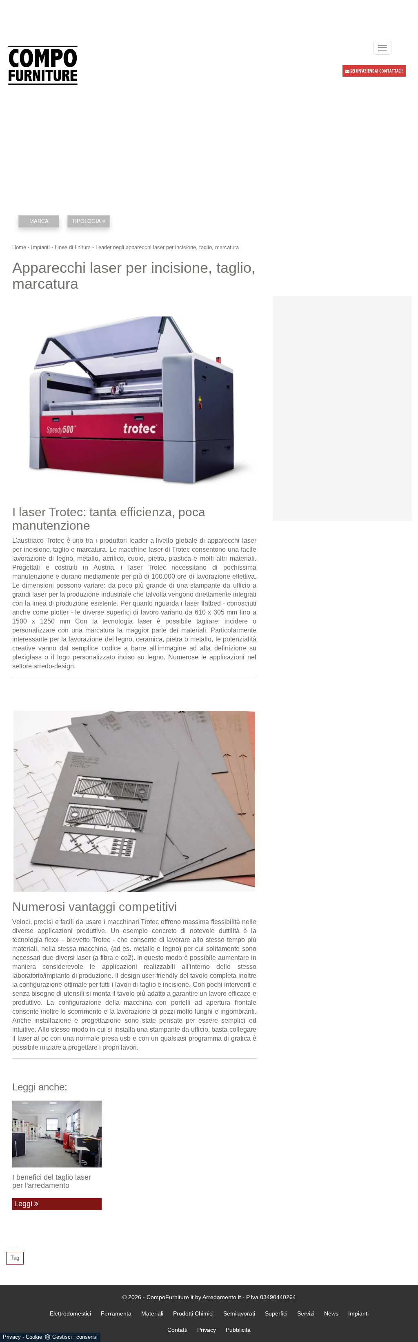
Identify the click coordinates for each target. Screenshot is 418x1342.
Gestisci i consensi (75, 1337)
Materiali (152, 1313)
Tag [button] (15, 1258)
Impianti (40, 247)
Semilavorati (239, 1313)
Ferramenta (116, 1313)
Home (19, 247)
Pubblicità (238, 1330)
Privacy (12, 1337)
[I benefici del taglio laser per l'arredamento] (57, 1134)
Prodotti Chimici (193, 1313)
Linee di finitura (73, 247)
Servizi (305, 1313)
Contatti (177, 1330)
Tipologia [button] (87, 221)
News (331, 1313)
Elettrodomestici (70, 1313)
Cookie (34, 1337)
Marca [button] (39, 221)
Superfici (276, 1313)
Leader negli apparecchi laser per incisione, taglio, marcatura (167, 247)
